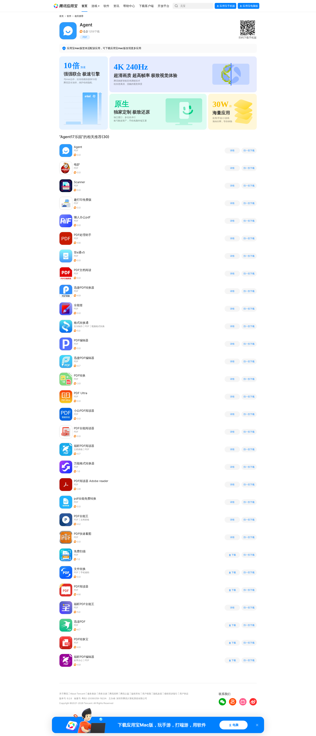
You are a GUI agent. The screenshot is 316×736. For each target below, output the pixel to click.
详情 (232, 150)
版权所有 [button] (135, 693)
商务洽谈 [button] (102, 693)
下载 (234, 555)
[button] (66, 6)
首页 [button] (61, 16)
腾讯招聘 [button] (113, 693)
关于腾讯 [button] (63, 693)
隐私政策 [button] (157, 693)
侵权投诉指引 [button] (170, 693)
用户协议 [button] (184, 693)
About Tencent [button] (77, 693)
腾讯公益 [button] (124, 693)
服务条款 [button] (91, 693)
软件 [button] (69, 16)
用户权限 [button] (146, 693)
